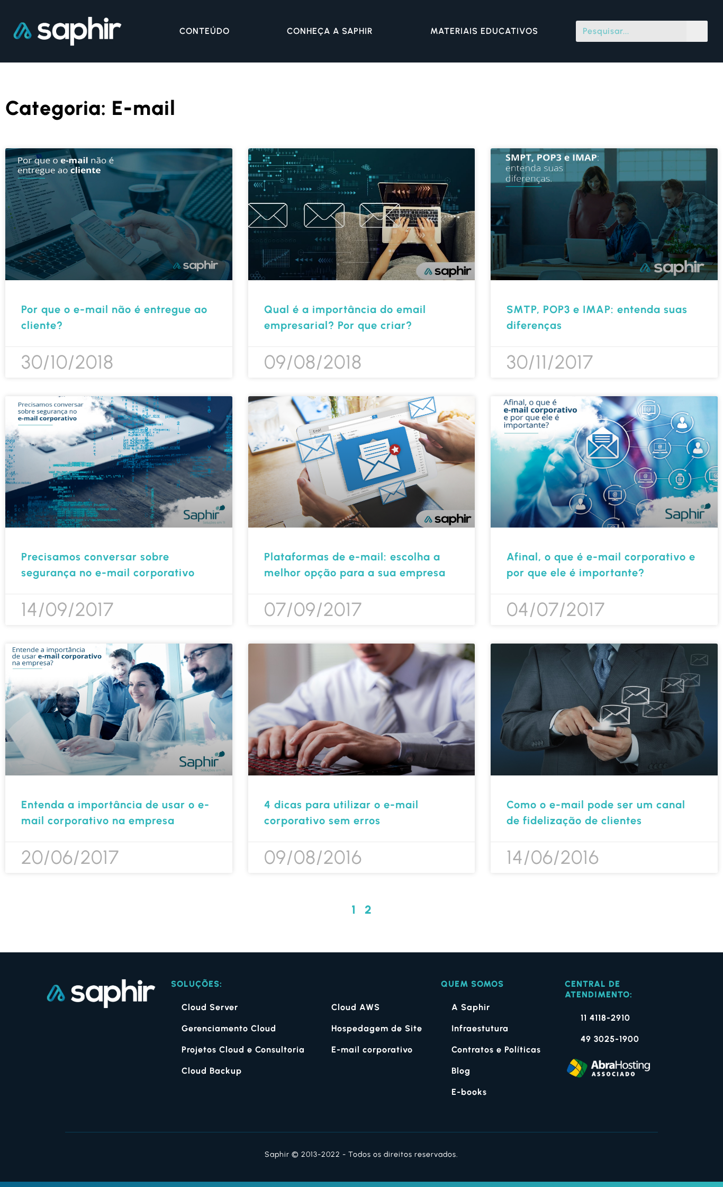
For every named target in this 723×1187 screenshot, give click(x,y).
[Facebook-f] (55, 1035)
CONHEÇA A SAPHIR (330, 31)
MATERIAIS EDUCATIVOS (484, 31)
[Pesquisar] (697, 31)
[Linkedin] (112, 1035)
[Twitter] (141, 1035)
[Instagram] (84, 1035)
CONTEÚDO (204, 31)
